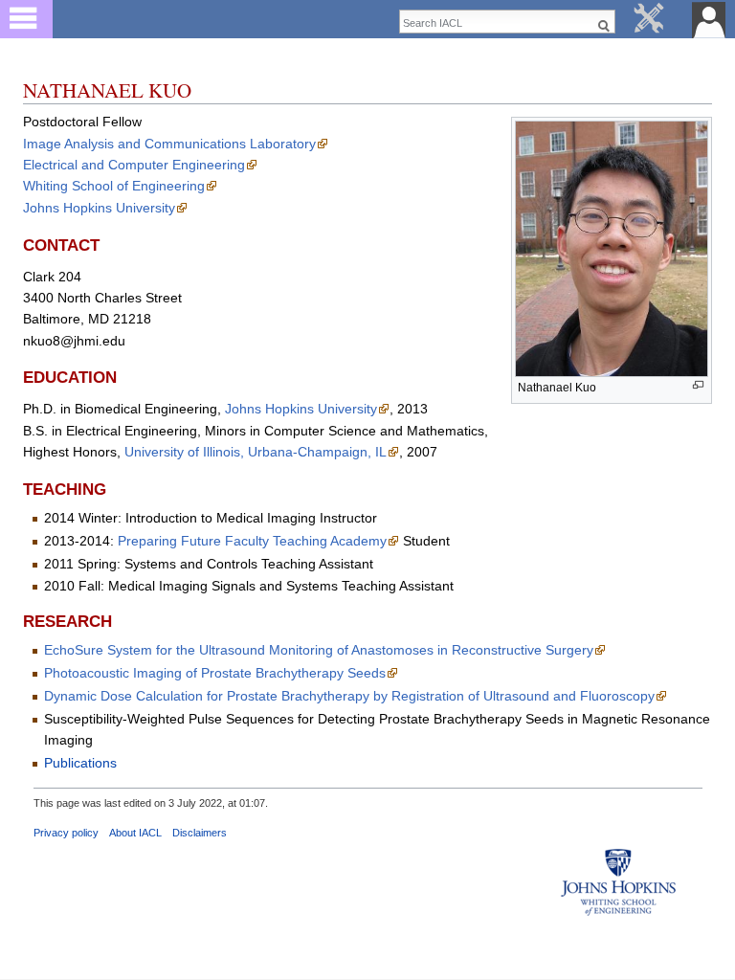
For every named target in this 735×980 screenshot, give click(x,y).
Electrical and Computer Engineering (134, 164)
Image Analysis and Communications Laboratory (169, 143)
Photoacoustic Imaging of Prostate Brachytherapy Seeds (215, 672)
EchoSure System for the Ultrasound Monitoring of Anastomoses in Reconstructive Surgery (318, 649)
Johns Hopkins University (99, 207)
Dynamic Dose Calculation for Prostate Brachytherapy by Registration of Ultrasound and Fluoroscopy (349, 695)
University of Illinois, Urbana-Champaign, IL (255, 451)
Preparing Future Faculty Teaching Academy (252, 540)
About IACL (135, 832)
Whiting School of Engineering (114, 185)
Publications (80, 762)
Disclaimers (199, 832)
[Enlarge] (698, 385)
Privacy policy (66, 832)
